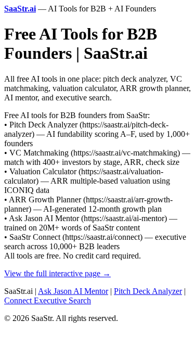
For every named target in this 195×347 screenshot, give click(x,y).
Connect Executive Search (47, 300)
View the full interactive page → (57, 273)
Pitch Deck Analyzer (148, 291)
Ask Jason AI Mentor (73, 291)
